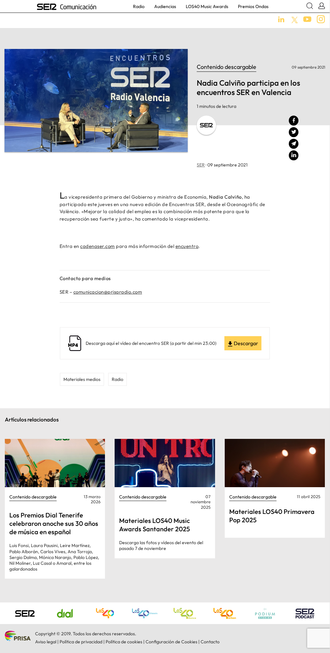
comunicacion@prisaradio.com (107, 292)
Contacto (210, 642)
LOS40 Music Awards (207, 6)
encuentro (187, 246)
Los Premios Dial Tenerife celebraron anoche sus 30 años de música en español (53, 523)
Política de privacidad (81, 642)
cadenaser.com (97, 246)
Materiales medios (81, 379)
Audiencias (165, 6)
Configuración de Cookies (171, 642)
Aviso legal (45, 642)
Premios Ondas (253, 6)
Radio (139, 6)
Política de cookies (124, 642)
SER (201, 165)
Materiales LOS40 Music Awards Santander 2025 (154, 524)
